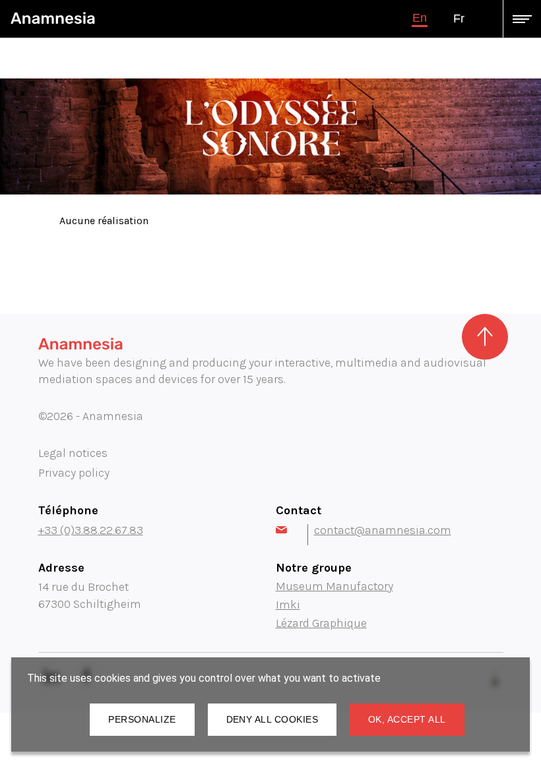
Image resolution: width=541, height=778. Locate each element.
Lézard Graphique (321, 623)
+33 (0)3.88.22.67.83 (90, 530)
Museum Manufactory (334, 586)
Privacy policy (74, 472)
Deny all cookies (272, 719)
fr (458, 18)
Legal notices (73, 453)
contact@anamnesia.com (382, 530)
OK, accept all (407, 719)
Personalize (141, 719)
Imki (288, 604)
